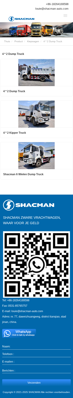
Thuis (6, 41)
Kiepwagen (33, 41)
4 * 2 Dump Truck (14, 91)
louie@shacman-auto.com (51, 8)
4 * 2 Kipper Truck (14, 132)
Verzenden (34, 382)
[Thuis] (26, 18)
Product (18, 41)
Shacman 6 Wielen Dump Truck (23, 174)
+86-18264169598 (57, 4)
